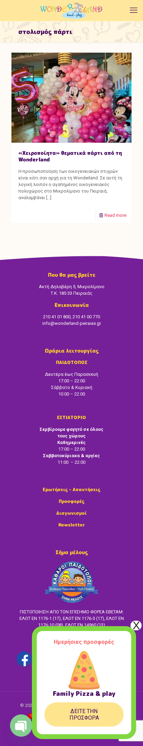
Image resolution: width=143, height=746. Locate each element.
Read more (115, 215)
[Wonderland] (71, 10)
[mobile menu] (134, 10)
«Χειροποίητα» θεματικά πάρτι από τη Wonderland (70, 156)
